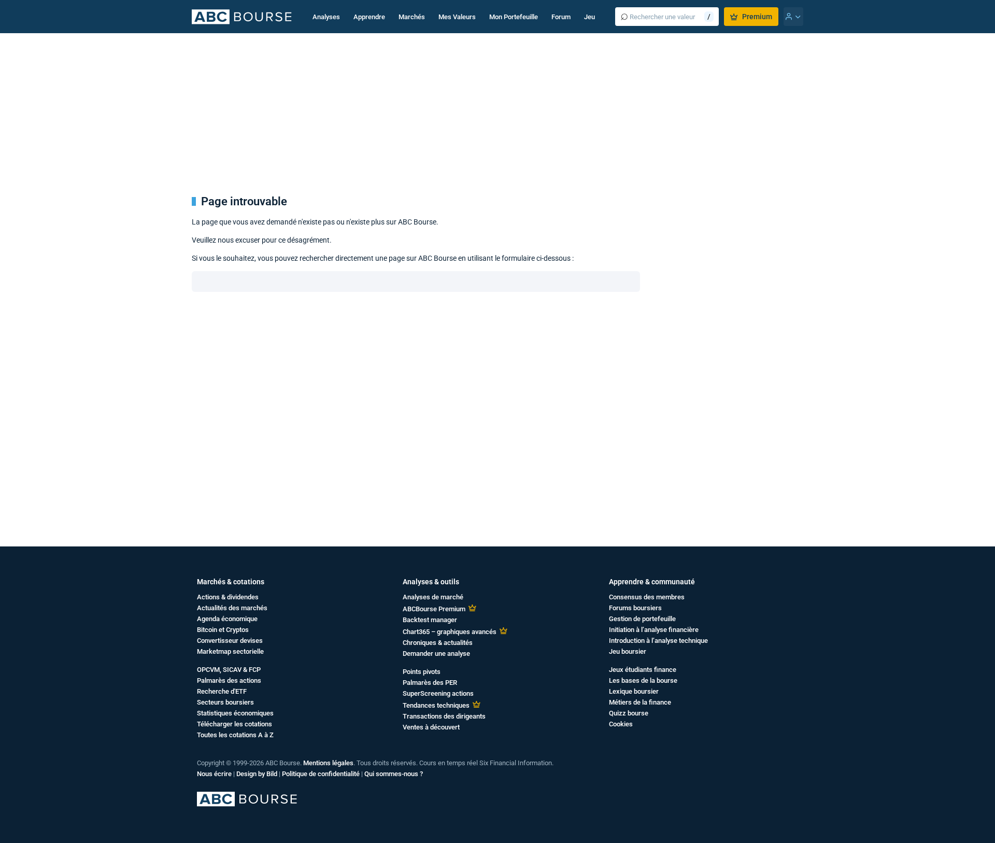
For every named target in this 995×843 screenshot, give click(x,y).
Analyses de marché (433, 597)
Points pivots (421, 672)
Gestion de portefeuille (642, 619)
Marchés (412, 17)
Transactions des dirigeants (444, 716)
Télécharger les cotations (234, 724)
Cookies (621, 724)
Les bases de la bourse (643, 680)
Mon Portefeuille (513, 17)
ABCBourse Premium (434, 609)
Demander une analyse (436, 653)
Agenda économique (227, 619)
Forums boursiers (635, 608)
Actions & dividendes (228, 597)
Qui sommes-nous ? (393, 774)
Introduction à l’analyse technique (658, 640)
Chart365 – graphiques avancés (449, 632)
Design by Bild (256, 774)
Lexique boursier (634, 691)
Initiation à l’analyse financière (654, 630)
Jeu (589, 17)
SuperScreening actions (438, 693)
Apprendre (369, 17)
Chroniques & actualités (438, 643)
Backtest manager (430, 620)
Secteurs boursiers (225, 702)
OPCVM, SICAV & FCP (229, 669)
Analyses (326, 17)
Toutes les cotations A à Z (235, 735)
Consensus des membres (647, 597)
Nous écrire (214, 774)
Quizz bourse (628, 713)
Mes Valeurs (457, 17)
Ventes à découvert (431, 727)
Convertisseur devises (230, 640)
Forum (561, 17)
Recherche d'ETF (222, 691)
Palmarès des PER (430, 682)
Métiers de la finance (640, 702)
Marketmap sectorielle (230, 651)
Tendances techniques (436, 705)
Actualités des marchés (232, 608)
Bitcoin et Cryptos (223, 630)
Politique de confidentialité (321, 774)
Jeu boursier (627, 651)
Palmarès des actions (229, 680)
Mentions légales (328, 763)
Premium (757, 16)
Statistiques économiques (235, 713)
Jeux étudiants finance (642, 669)
